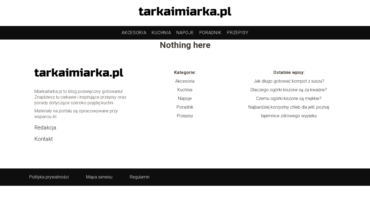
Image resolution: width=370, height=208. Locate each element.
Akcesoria (134, 32)
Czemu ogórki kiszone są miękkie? (289, 98)
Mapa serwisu (99, 177)
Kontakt (43, 139)
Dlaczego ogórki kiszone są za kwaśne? (289, 89)
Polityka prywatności (49, 177)
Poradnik (210, 32)
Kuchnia (161, 32)
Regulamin (140, 177)
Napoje (185, 32)
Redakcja (45, 127)
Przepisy (237, 32)
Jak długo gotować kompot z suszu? (289, 81)
